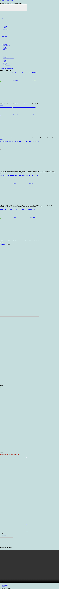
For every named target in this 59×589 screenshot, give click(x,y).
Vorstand (4, 27)
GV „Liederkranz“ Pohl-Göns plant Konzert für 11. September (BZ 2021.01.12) (17, 209)
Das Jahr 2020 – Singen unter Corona (8, 58)
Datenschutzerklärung (5, 585)
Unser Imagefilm (5, 29)
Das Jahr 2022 (5, 56)
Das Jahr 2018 (5, 59)
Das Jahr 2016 (5, 61)
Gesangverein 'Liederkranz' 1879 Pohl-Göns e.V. (6, 1)
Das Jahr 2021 (5, 57)
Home (2, 18)
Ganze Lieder (5, 47)
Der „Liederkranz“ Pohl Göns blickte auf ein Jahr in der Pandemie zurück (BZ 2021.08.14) (20, 141)
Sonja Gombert (34, 80)
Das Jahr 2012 (5, 64)
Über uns (3, 25)
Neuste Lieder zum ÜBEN (7, 45)
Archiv (4, 49)
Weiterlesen (1, 105)
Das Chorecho (4, 37)
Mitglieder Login (4, 535)
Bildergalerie (3, 66)
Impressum (3, 586)
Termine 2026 (5, 26)
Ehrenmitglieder (5, 28)
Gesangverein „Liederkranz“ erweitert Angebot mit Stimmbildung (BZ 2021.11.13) (18, 72)
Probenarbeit (5, 48)
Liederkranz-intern (4, 44)
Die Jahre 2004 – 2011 (6, 65)
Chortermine (3, 244)
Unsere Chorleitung (4, 36)
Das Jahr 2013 (5, 63)
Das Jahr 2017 (5, 60)
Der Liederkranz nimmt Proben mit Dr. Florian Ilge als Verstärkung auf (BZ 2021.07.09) (19, 175)
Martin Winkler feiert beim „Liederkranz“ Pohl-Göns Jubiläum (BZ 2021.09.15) (18, 107)
